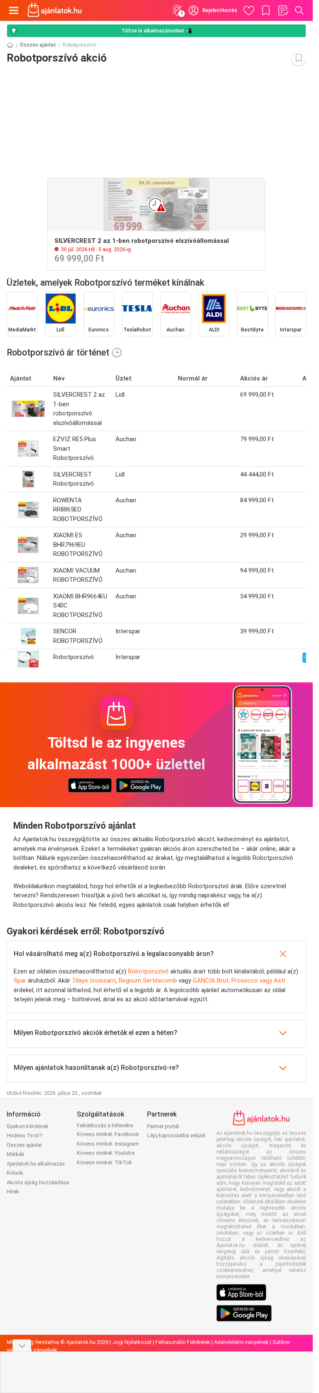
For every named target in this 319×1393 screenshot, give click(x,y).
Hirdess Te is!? (24, 1135)
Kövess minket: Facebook (108, 1134)
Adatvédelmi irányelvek (241, 1342)
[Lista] (283, 10)
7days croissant (94, 980)
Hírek (13, 1191)
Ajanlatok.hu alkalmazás (36, 1164)
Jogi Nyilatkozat (132, 1342)
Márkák (16, 1154)
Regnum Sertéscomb (148, 980)
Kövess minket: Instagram (108, 1144)
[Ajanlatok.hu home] (54, 10)
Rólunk (15, 1173)
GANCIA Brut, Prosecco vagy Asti (239, 980)
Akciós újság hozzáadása (38, 1182)
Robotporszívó (148, 971)
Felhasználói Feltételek (182, 1342)
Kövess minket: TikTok (104, 1162)
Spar (20, 980)
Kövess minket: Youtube (106, 1153)
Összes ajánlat (38, 45)
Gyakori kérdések (28, 1126)
